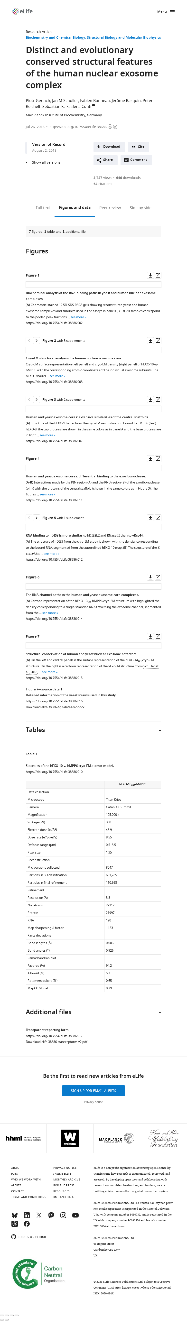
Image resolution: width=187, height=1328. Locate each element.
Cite (141, 147)
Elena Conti (81, 107)
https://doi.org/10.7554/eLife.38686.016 (54, 701)
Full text (43, 208)
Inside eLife (62, 1174)
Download (111, 147)
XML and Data (63, 1197)
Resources (61, 1191)
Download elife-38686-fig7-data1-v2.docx (55, 707)
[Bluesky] (14, 1217)
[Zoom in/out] (17, 1315)
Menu (162, 12)
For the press (64, 1185)
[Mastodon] (51, 1217)
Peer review (110, 208)
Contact (17, 1191)
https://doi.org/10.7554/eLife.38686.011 (54, 500)
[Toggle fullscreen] (12, 1315)
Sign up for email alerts (93, 1090)
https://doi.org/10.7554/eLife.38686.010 (54, 772)
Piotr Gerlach (38, 101)
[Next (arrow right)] (7, 1319)
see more (77, 317)
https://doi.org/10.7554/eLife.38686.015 (54, 678)
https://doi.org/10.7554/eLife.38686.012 (54, 559)
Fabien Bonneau (95, 101)
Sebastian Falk (55, 107)
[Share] (7, 1315)
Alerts (16, 1185)
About (16, 1168)
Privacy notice (93, 1102)
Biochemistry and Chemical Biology (55, 38)
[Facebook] (26, 1226)
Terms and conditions (28, 1197)
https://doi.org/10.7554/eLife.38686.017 (54, 1036)
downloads (128, 177)
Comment (140, 161)
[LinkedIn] (26, 1217)
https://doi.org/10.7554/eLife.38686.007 (54, 441)
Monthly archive (66, 1179)
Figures (75, 208)
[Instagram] (63, 1217)
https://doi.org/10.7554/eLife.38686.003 (54, 382)
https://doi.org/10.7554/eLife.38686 (78, 127)
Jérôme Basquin (126, 101)
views (103, 177)
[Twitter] (39, 1217)
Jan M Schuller (65, 101)
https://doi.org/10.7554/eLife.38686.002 (54, 323)
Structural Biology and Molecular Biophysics (124, 38)
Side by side (140, 208)
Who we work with (26, 1179)
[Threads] (14, 1226)
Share (108, 160)
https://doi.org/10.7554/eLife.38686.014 (54, 618)
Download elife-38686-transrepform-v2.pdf (56, 1042)
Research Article (39, 31)
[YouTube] (75, 1217)
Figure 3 (144, 488)
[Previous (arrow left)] (2, 1319)
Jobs (14, 1174)
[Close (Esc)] (2, 1315)
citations (103, 183)
